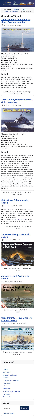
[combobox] (11, 408)
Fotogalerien (7, 383)
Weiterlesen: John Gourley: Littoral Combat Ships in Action (18, 193)
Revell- (9, 209)
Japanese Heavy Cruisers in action (15, 235)
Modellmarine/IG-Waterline (11, 391)
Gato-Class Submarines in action (14, 201)
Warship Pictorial (20, 219)
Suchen (25, 408)
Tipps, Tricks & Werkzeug (11, 380)
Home (5, 367)
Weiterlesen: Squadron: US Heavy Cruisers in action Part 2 (18, 353)
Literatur (5, 378)
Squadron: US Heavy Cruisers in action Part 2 (16, 319)
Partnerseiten (7, 397)
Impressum (6, 394)
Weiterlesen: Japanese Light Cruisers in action (18, 311)
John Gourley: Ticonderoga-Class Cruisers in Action (15, 20)
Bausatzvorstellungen (10, 375)
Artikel (5, 386)
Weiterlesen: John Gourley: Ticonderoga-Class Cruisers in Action (18, 93)
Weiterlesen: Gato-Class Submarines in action (18, 227)
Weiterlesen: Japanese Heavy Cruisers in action (18, 269)
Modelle (5, 369)
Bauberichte (6, 372)
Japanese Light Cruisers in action (15, 277)
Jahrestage (6, 388)
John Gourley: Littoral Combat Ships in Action (16, 101)
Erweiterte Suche (8, 413)
